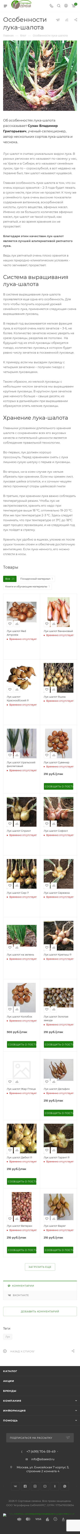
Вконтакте (21, 1295)
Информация (14, 1410)
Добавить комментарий (40, 1311)
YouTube (45, 1486)
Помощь (10, 1420)
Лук (7, 1336)
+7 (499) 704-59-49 (41, 1451)
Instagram (35, 1486)
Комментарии (23, 1285)
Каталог (10, 1371)
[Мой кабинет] (66, 6)
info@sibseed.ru (42, 1459)
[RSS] (66, 20)
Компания (12, 1400)
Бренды (9, 1390)
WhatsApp (65, 1486)
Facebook (25, 1486)
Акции (8, 1380)
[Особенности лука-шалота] (40, 75)
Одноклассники (55, 1486)
